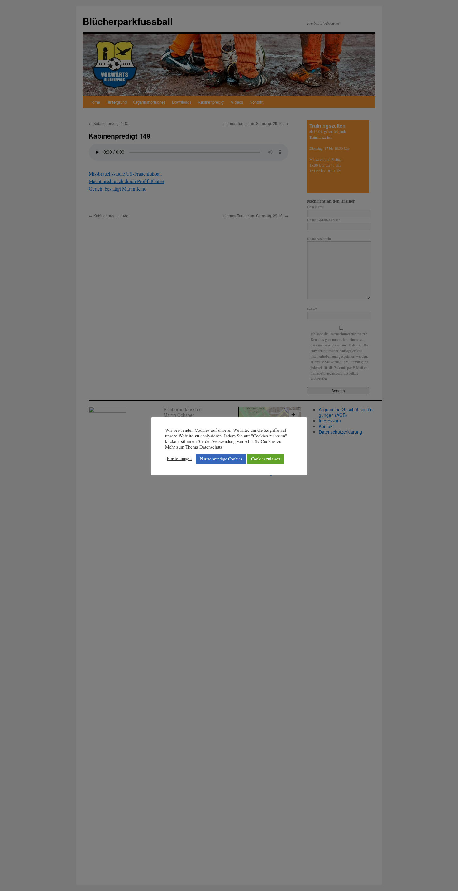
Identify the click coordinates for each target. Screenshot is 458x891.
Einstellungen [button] (179, 458)
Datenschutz (210, 447)
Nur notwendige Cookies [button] (221, 458)
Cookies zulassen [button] (265, 458)
